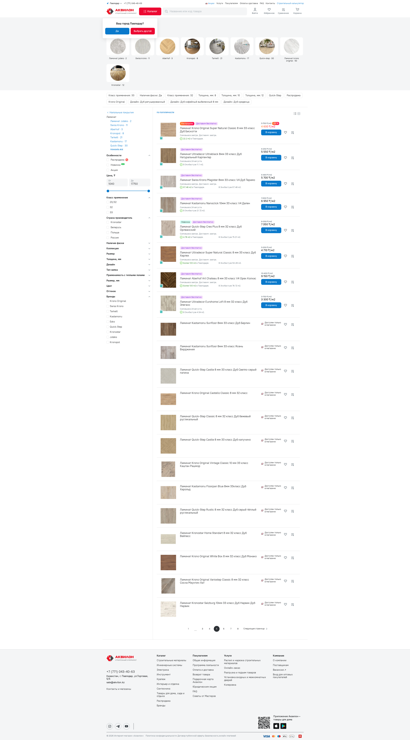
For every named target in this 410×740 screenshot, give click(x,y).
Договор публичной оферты (191, 736)
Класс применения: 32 (180, 95)
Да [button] (117, 31)
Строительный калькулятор (290, 3)
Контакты (270, 3)
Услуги (219, 3)
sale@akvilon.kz (115, 682)
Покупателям (231, 3)
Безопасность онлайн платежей (220, 736)
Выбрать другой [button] (143, 31)
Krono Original (117, 101)
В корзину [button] (271, 132)
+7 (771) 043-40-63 (133, 3)
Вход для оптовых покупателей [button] (283, 676)
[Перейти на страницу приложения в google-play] (283, 726)
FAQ (262, 3)
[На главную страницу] (122, 658)
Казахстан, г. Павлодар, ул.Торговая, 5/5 (127, 677)
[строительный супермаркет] (122, 11)
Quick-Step (275, 95)
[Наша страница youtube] (126, 726)
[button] (150, 11)
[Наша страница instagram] (109, 726)
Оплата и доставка (249, 3)
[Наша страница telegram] (118, 726)
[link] (269, 11)
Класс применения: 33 (121, 95)
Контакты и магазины (118, 689)
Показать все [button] (116, 150)
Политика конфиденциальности (161, 736)
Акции (211, 3)
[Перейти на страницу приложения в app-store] (276, 726)
